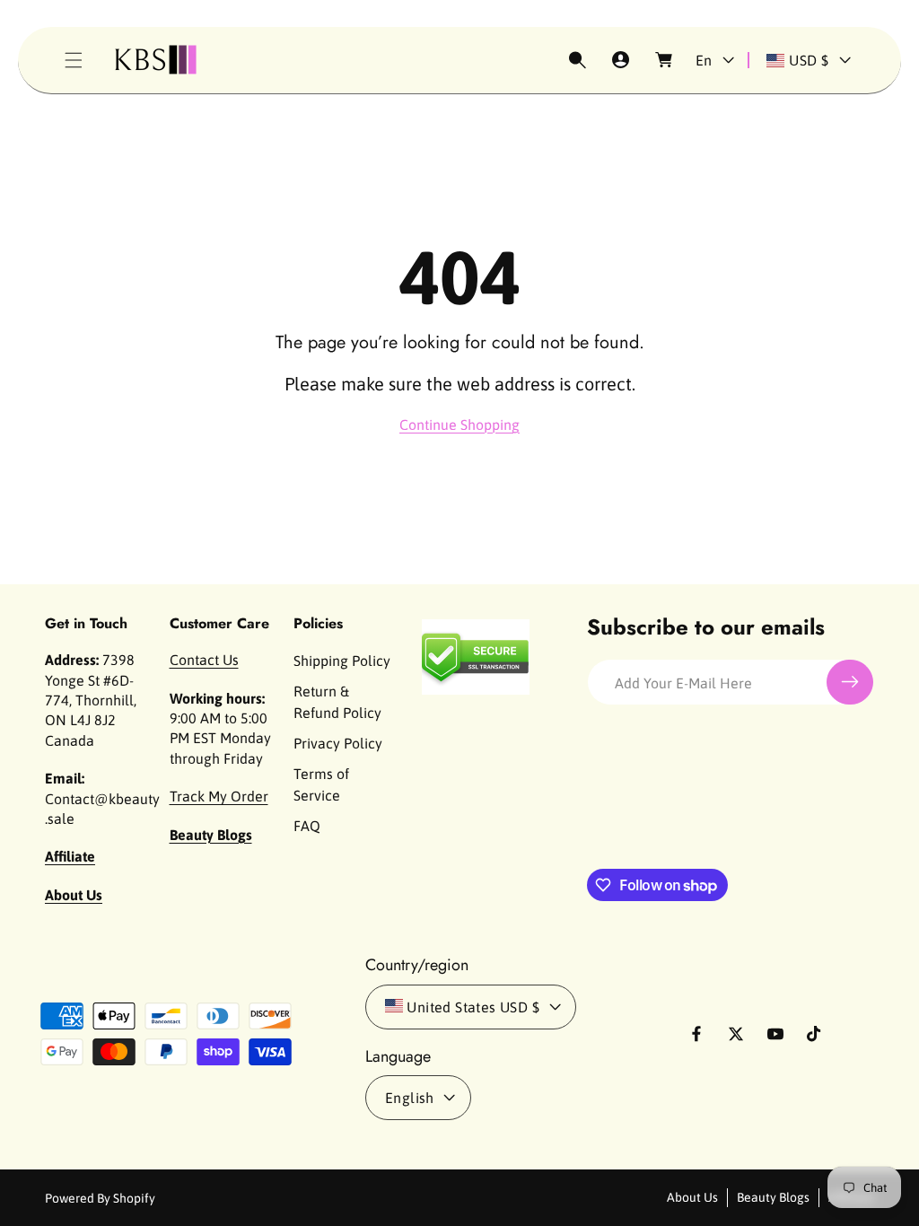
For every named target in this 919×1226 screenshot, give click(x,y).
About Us (692, 1197)
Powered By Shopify (100, 1198)
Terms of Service (321, 784)
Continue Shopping (459, 424)
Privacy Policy (337, 743)
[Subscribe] (850, 682)
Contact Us (204, 660)
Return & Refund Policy (337, 702)
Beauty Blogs (773, 1197)
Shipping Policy (341, 660)
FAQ (306, 826)
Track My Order (219, 796)
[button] (73, 60)
